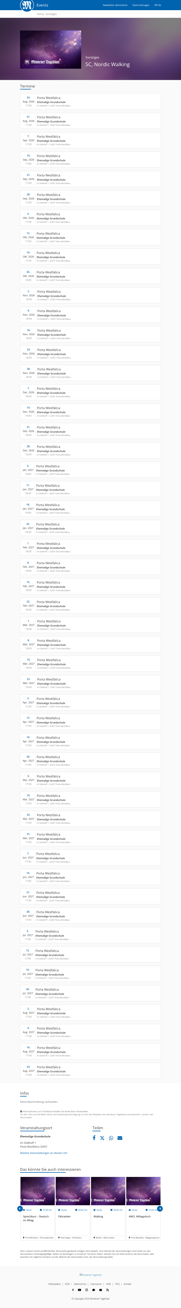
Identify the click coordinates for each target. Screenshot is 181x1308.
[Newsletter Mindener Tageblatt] (100, 1289)
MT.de (158, 5)
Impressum (96, 1284)
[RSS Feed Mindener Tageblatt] (107, 1289)
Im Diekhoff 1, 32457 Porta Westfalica (53, 105)
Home (40, 14)
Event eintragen (141, 5)
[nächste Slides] (160, 1208)
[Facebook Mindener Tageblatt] (73, 1289)
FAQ (117, 1284)
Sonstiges (51, 14)
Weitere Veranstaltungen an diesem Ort (43, 1153)
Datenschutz (80, 1284)
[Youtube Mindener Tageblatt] (79, 1289)
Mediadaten (55, 1284)
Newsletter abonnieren (115, 5)
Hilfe (108, 1284)
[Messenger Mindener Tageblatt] (93, 1289)
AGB (67, 1284)
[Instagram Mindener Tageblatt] (86, 1289)
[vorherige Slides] (20, 1208)
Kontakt (127, 1284)
